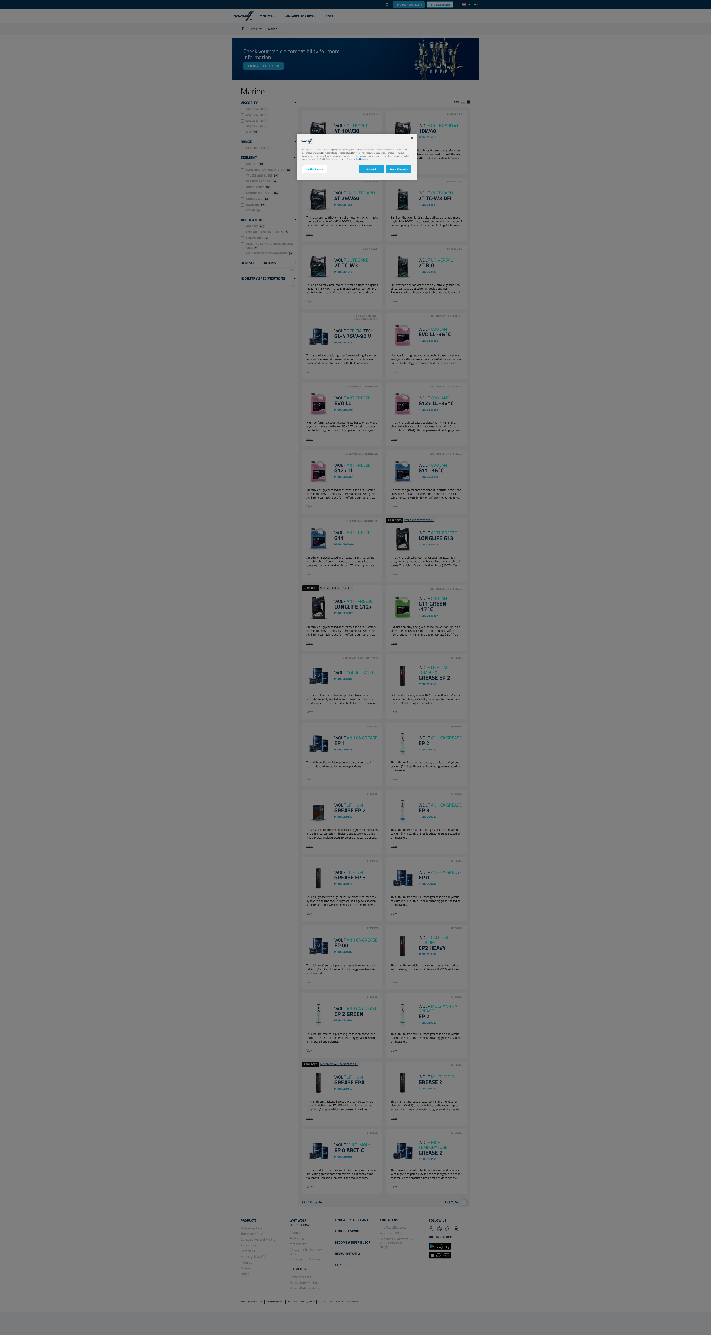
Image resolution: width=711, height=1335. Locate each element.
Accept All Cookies (399, 169)
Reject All (371, 169)
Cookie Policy (362, 159)
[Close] (412, 138)
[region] (357, 157)
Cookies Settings (314, 169)
